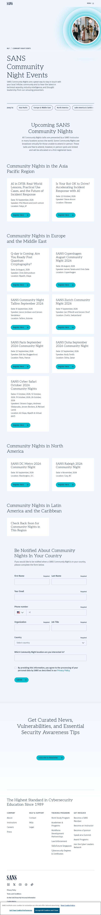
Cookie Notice (11, 901)
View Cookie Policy (68, 905)
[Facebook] (26, 884)
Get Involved (80, 813)
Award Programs (81, 839)
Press (9, 832)
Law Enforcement (59, 841)
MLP (8, 48)
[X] (14, 884)
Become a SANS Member (81, 819)
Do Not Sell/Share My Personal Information (21, 898)
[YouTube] (20, 884)
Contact (32, 818)
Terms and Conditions (14, 894)
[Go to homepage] (10, 3)
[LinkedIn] (8, 884)
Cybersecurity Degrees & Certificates (61, 852)
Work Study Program (60, 818)
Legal (31, 827)
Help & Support (36, 813)
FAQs (31, 822)
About (9, 818)
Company (11, 813)
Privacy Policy (63, 670)
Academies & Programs (57, 824)
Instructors (12, 822)
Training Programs (60, 813)
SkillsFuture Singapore (61, 846)
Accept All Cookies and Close (46, 910)
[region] (50, 908)
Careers (10, 827)
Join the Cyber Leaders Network (84, 846)
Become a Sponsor (82, 830)
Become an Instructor (83, 826)
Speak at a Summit (82, 835)
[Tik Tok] (32, 884)
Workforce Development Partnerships (57, 833)
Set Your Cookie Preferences (20, 910)
